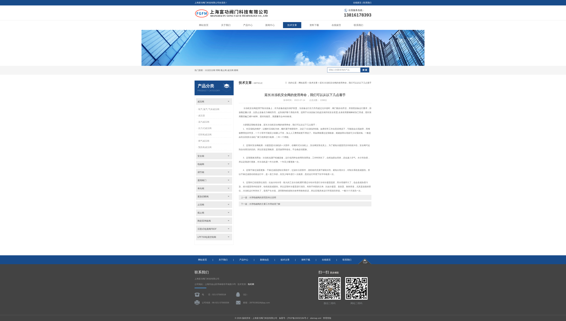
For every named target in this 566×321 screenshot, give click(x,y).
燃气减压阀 (203, 141)
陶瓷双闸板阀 (204, 221)
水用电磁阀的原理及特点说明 (262, 197)
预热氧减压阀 (205, 147)
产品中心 (248, 25)
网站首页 (203, 25)
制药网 (251, 284)
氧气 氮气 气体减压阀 (208, 109)
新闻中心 (270, 25)
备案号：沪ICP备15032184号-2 (293, 318)
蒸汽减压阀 (203, 122)
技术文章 (292, 25)
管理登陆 (327, 318)
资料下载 (314, 25)
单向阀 (201, 188)
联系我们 (367, 2)
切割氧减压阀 (205, 134)
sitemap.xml (315, 318)
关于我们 (226, 25)
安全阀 (201, 156)
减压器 (201, 115)
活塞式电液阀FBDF (207, 229)
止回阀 (201, 204)
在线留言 (357, 2)
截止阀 (201, 212)
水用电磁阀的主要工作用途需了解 (264, 204)
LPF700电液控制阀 (207, 237)
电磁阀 (201, 164)
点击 (228, 101)
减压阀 (201, 101)
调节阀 (201, 172)
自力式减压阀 (205, 128)
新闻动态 (264, 259)
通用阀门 (202, 180)
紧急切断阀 (203, 196)
